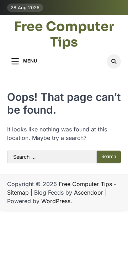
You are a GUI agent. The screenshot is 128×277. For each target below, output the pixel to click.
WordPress (55, 201)
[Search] (114, 61)
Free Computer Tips (64, 34)
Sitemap (18, 192)
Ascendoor (88, 192)
